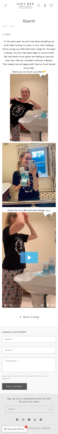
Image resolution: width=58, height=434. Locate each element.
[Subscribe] (49, 409)
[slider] (26, 305)
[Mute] (42, 305)
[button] (6, 5)
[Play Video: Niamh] (29, 257)
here (47, 210)
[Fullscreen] (53, 305)
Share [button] (8, 34)
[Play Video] (5, 305)
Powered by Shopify (38, 428)
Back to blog (31, 317)
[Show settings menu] (47, 305)
